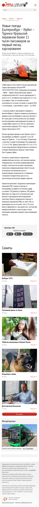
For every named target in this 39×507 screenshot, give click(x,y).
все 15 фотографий (28, 448)
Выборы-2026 (7, 278)
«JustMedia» (32, 470)
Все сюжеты (19, 414)
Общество (19, 18)
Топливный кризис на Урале (12, 310)
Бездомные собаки (9, 374)
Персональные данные (8, 502)
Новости (11, 18)
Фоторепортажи (9, 421)
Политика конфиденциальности (23, 502)
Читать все (33, 281)
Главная (4, 18)
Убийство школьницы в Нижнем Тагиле (16, 342)
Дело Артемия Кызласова (11, 406)
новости (4, 466)
